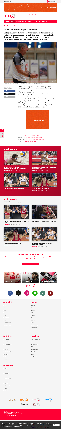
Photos (24, 21)
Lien (7, 96)
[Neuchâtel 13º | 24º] (29, 13)
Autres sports (34, 327)
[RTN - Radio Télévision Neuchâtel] (36, 399)
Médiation (5, 383)
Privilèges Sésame (35, 344)
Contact (5, 388)
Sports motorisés (34, 325)
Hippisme (33, 320)
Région (4, 305)
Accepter (56, 425)
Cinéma (32, 341)
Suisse (4, 307)
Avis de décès (34, 356)
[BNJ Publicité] (12, 399)
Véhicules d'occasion (35, 339)
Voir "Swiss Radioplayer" (12, 277)
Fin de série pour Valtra (26, 134)
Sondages (5, 356)
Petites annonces (34, 349)
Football (33, 305)
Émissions (18, 21)
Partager (8, 90)
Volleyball (15, 26)
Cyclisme (33, 315)
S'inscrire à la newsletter (30, 264)
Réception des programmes (9, 370)
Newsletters (35, 293)
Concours (5, 359)
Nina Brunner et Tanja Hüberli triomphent (44, 221)
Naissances (5, 349)
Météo (32, 346)
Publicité (5, 375)
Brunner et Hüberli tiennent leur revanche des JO (16, 221)
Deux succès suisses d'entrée (40, 188)
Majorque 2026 (43, 21)
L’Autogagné (5, 354)
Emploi (32, 354)
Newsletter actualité (7, 325)
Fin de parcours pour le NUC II (28, 141)
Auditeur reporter (7, 322)
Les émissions (6, 339)
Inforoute (33, 351)
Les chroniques (6, 341)
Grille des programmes (8, 346)
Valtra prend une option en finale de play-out (31, 139)
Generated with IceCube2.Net (18, 416)
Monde (4, 310)
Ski (32, 317)
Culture (4, 315)
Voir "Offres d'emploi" (49, 277)
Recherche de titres (7, 344)
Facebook (10, 293)
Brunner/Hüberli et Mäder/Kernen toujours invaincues (14, 189)
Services (35, 21)
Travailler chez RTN (7, 378)
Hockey (32, 307)
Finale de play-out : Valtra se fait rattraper (30, 135)
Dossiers (5, 320)
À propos (5, 368)
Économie (5, 312)
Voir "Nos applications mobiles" (31, 277)
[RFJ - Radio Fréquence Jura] (48, 399)
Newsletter (5, 390)
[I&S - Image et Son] (36, 404)
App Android (50, 293)
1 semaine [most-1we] (13, 202)
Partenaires (5, 380)
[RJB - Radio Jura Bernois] (24, 399)
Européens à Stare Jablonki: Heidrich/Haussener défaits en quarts (15, 167)
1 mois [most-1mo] (19, 202)
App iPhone (42, 293)
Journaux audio (6, 317)
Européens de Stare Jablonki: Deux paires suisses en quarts (44, 167)
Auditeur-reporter (52, 1)
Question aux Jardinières (8, 351)
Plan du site (20, 413)
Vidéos (29, 21)
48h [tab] (6, 202)
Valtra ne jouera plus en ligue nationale (30, 137)
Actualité (6, 21)
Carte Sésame (6, 373)
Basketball (33, 310)
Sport (12, 21)
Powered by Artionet (8, 416)
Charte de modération (7, 385)
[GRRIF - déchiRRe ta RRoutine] (24, 404)
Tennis (32, 322)
